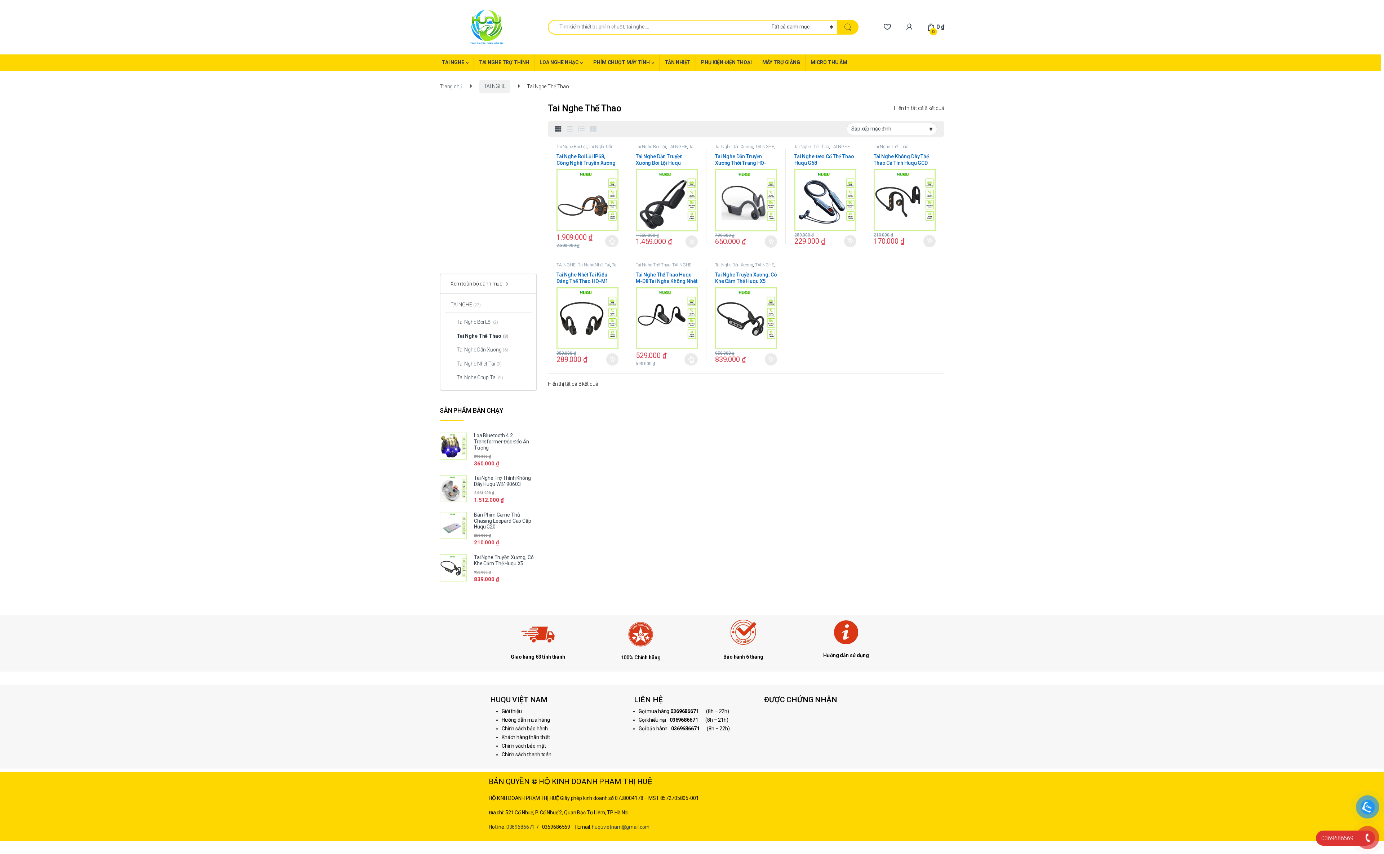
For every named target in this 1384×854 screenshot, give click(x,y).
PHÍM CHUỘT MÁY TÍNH (621, 62)
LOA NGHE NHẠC (559, 62)
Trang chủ (451, 86)
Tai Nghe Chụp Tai (480, 377)
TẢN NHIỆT (678, 62)
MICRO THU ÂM (829, 62)
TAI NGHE (453, 62)
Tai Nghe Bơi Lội (571, 146)
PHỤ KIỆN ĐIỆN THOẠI (726, 62)
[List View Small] (593, 129)
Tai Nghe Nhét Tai (594, 264)
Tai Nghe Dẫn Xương (665, 149)
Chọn (611, 241)
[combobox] (657, 27)
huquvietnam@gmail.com (620, 827)
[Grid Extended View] (570, 129)
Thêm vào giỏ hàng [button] (691, 241)
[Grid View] (558, 129)
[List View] (581, 129)
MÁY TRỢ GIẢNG (781, 62)
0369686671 (520, 827)
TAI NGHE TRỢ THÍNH (504, 62)
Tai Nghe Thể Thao (811, 146)
